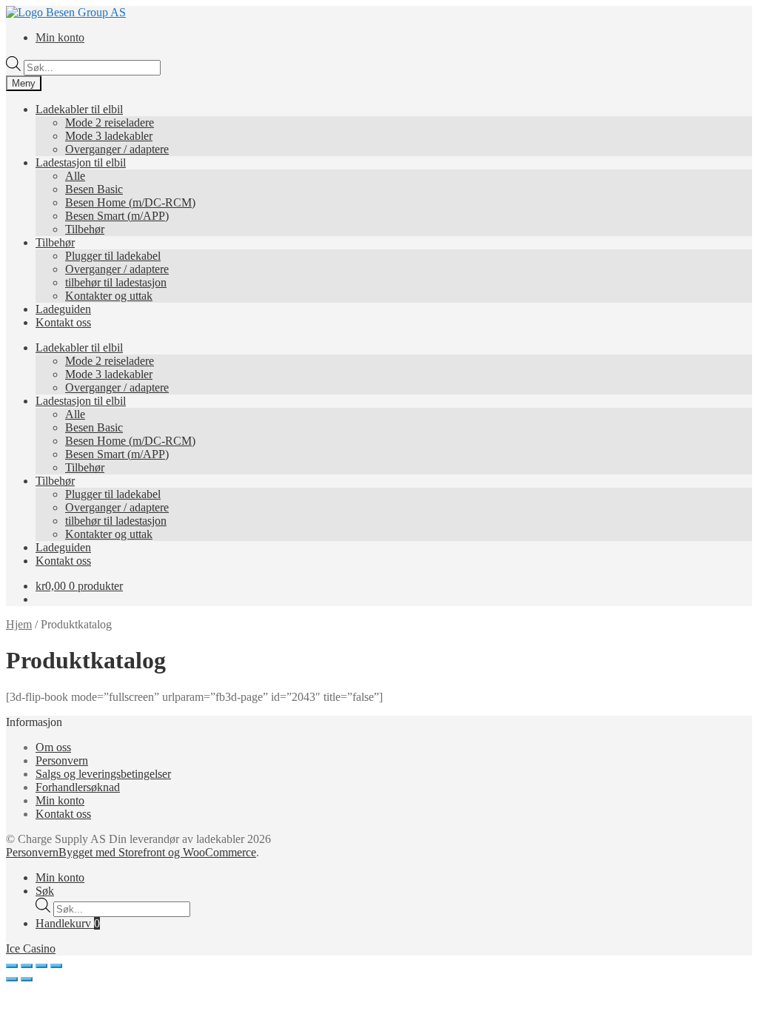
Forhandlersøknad (78, 787)
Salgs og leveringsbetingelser (103, 774)
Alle (75, 175)
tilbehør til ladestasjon (116, 282)
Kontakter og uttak (108, 295)
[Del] (27, 966)
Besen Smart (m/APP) (117, 215)
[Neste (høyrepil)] (27, 979)
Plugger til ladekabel (113, 255)
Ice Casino (31, 948)
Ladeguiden (63, 309)
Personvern (62, 760)
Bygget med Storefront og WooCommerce (157, 852)
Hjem (19, 624)
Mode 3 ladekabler (108, 136)
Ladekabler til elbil (79, 109)
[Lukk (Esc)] (12, 966)
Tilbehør (84, 229)
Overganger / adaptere (117, 149)
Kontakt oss (63, 322)
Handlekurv (68, 923)
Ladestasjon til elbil (81, 162)
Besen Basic (94, 189)
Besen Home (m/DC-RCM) (130, 202)
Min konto (60, 37)
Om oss (53, 747)
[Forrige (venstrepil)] (12, 979)
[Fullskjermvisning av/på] (41, 966)
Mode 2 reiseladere (109, 122)
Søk (45, 890)
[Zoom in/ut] (56, 966)
